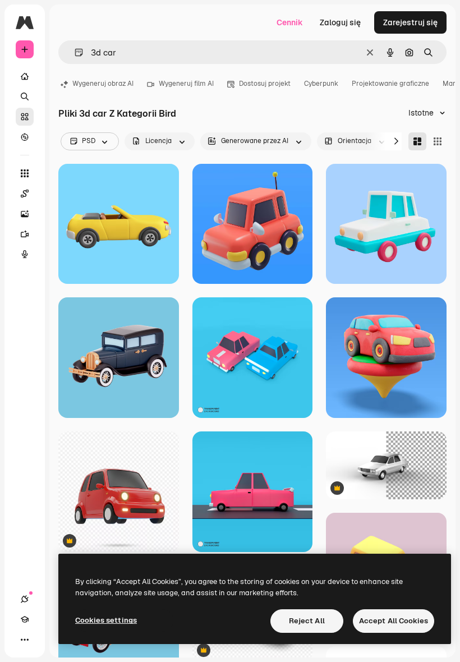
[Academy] (25, 619)
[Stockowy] (25, 117)
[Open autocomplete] (74, 52)
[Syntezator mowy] (25, 254)
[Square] (438, 141)
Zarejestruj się (410, 22)
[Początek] (25, 76)
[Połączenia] (25, 599)
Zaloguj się (340, 22)
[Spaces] (25, 194)
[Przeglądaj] (25, 137)
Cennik (290, 22)
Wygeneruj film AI (186, 83)
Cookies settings (106, 620)
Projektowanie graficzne (390, 83)
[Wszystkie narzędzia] (25, 173)
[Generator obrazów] (25, 214)
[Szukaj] (25, 96)
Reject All (307, 621)
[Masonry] (417, 141)
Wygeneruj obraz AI (103, 83)
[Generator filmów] (25, 234)
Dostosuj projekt (265, 83)
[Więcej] (25, 640)
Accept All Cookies (393, 621)
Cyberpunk (321, 83)
